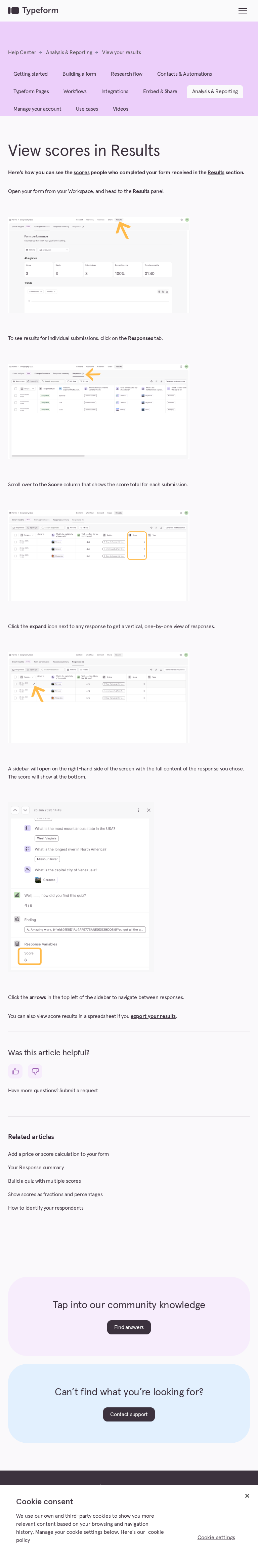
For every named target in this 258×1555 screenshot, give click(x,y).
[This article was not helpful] (35, 1071)
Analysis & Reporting (69, 52)
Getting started (30, 74)
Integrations (114, 91)
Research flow (126, 74)
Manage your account (37, 109)
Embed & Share (160, 91)
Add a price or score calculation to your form (58, 1154)
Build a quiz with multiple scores (44, 1181)
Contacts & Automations (184, 74)
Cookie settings (216, 1537)
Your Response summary (35, 1167)
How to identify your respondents (46, 1208)
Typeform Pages (31, 91)
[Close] (247, 1495)
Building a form (79, 74)
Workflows (74, 91)
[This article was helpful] (15, 1071)
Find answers (129, 1327)
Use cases (87, 109)
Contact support (128, 1414)
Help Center (22, 52)
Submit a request (78, 1090)
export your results (153, 1016)
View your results (121, 52)
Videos (120, 109)
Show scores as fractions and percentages (55, 1194)
